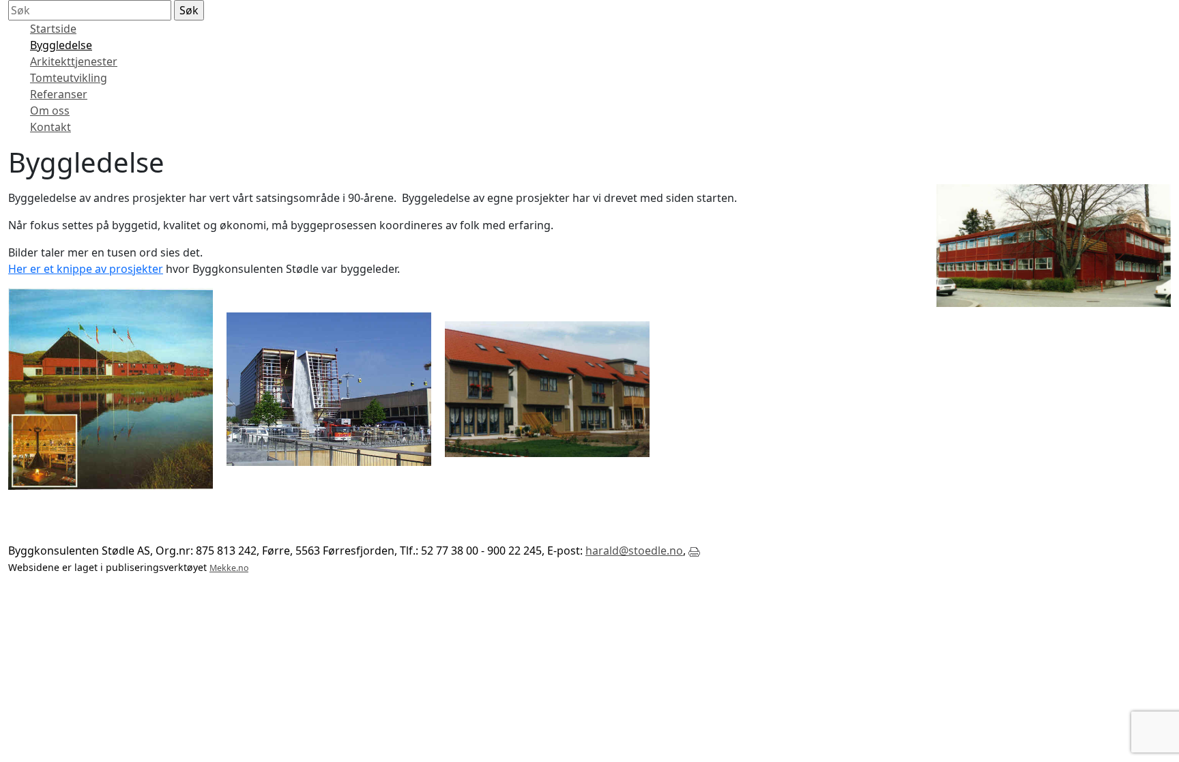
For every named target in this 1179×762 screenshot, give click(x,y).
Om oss (50, 110)
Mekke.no (228, 568)
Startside (53, 28)
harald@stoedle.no (634, 550)
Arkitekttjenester (73, 61)
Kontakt (50, 126)
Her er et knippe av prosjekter (85, 268)
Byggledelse (61, 45)
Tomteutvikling (68, 77)
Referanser (58, 94)
